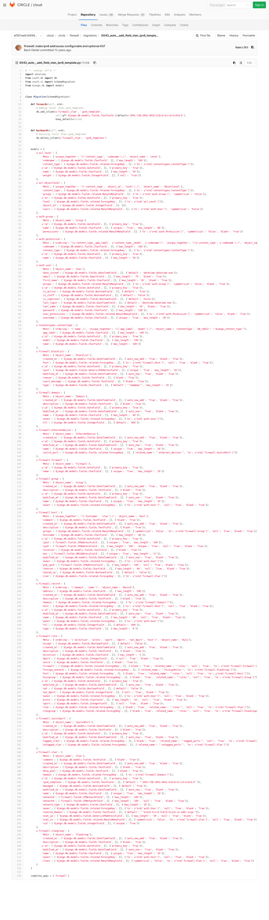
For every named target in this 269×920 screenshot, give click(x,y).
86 (19, 389)
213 (19, 864)
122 (19, 523)
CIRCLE (23, 5)
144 (19, 606)
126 (19, 538)
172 (19, 711)
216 (19, 875)
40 (19, 216)
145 (19, 610)
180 (19, 741)
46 (19, 239)
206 (19, 838)
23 (19, 153)
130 (19, 553)
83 (19, 377)
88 (19, 396)
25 (19, 160)
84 (19, 381)
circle (61, 35)
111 (19, 482)
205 (19, 834)
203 (19, 827)
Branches (112, 25)
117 (19, 505)
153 (19, 640)
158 (19, 658)
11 (19, 108)
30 (19, 179)
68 (19, 321)
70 (19, 329)
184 (19, 756)
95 (19, 422)
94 (19, 419)
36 (19, 201)
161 (19, 669)
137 (19, 580)
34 (19, 194)
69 (19, 325)
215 (19, 872)
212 (19, 860)
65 (19, 310)
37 (19, 205)
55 (19, 272)
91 (19, 407)
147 (19, 617)
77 (19, 355)
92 (19, 411)
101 (19, 445)
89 (19, 400)
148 (19, 621)
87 (19, 392)
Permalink (249, 35)
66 (19, 314)
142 (19, 598)
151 (19, 632)
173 (19, 714)
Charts (184, 25)
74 (19, 344)
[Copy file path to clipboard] (95, 63)
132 (19, 561)
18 (19, 134)
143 (19, 602)
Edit (249, 62)
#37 (102, 46)
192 (19, 786)
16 (19, 126)
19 (19, 138)
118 (19, 508)
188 (19, 771)
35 (19, 198)
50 (19, 254)
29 (19, 175)
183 (19, 752)
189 (19, 774)
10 (19, 104)
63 (19, 302)
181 (19, 744)
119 (19, 512)
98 (19, 434)
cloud (37, 5)
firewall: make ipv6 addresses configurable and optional (62, 46)
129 (19, 550)
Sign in (259, 5)
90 (19, 404)
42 (19, 224)
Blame (221, 35)
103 (19, 452)
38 (19, 209)
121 (19, 520)
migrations (90, 35)
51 (19, 257)
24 (19, 156)
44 (19, 231)
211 (19, 857)
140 (19, 591)
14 (19, 119)
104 (19, 456)
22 (19, 149)
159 (19, 662)
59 (19, 287)
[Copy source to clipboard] (234, 63)
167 (19, 692)
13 (19, 115)
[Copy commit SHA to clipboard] (252, 47)
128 (19, 546)
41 (19, 220)
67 (19, 317)
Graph (156, 25)
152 (19, 636)
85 (19, 385)
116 (19, 501)
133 (19, 565)
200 (19, 816)
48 (19, 246)
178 (19, 733)
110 (19, 478)
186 (19, 763)
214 (19, 868)
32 (19, 186)
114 (19, 493)
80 (19, 366)
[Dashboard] (12, 6)
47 (19, 242)
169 (19, 699)
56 (19, 276)
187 (19, 767)
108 (19, 471)
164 (19, 681)
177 (19, 729)
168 (19, 696)
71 (19, 332)
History (233, 35)
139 (19, 587)
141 (19, 595)
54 (19, 269)
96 (19, 426)
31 (19, 183)
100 (19, 441)
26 (19, 164)
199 (19, 812)
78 (19, 359)
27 (19, 168)
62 (19, 299)
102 (19, 448)
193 (19, 789)
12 (19, 111)
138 (19, 583)
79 (19, 362)
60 (19, 291)
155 (19, 647)
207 (19, 842)
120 (19, 516)
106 (19, 463)
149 (19, 625)
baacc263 (242, 47)
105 (19, 460)
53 (19, 265)
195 (19, 797)
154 (19, 643)
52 (19, 261)
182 (19, 748)
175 (19, 722)
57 (19, 280)
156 (19, 651)
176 (19, 726)
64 (19, 306)
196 (19, 801)
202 (19, 823)
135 (19, 572)
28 (19, 171)
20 (19, 141)
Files (84, 25)
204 (19, 831)
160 (19, 666)
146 (19, 613)
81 (19, 370)
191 (19, 782)
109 (19, 475)
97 (19, 430)
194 (19, 793)
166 (19, 688)
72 (19, 336)
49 (19, 250)
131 (19, 557)
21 (19, 145)
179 (19, 737)
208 (19, 845)
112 (19, 486)
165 (19, 684)
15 (19, 123)
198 (19, 808)
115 (19, 497)
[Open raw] (241, 63)
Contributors (140, 25)
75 (19, 347)
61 (19, 295)
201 (19, 819)
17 (19, 130)
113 (19, 490)
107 (19, 467)
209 (19, 849)
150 (19, 628)
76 (19, 351)
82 (19, 374)
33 (19, 190)
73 (19, 340)
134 (19, 568)
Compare (170, 25)
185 (19, 759)
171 (19, 707)
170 (19, 703)
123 (19, 527)
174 (19, 718)
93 (19, 415)
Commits (96, 25)
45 (19, 235)
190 (19, 778)
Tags (125, 25)
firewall (74, 35)
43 (19, 228)
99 (19, 437)
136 (19, 576)
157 (19, 654)
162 (19, 673)
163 (19, 677)
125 (19, 535)
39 (19, 213)
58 (19, 284)
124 (19, 531)
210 (19, 853)
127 (19, 542)
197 (19, 804)
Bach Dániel (31, 50)
